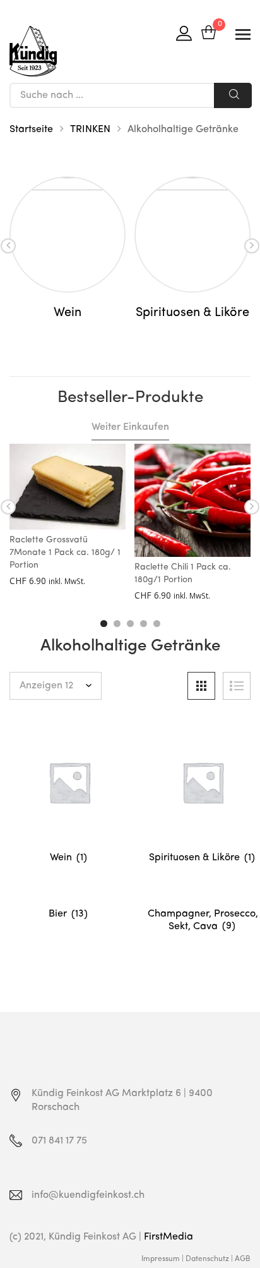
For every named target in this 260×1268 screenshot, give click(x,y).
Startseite (31, 130)
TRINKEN (90, 130)
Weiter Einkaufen (130, 427)
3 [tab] (130, 623)
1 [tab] (103, 623)
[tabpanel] (67, 248)
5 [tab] (156, 623)
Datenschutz (207, 1259)
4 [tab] (143, 623)
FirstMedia (168, 1237)
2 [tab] (117, 623)
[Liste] (237, 686)
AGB (243, 1259)
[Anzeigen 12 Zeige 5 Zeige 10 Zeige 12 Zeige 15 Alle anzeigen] (55, 686)
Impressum (160, 1259)
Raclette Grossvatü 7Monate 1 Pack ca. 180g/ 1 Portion (65, 552)
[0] (208, 33)
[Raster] (201, 686)
